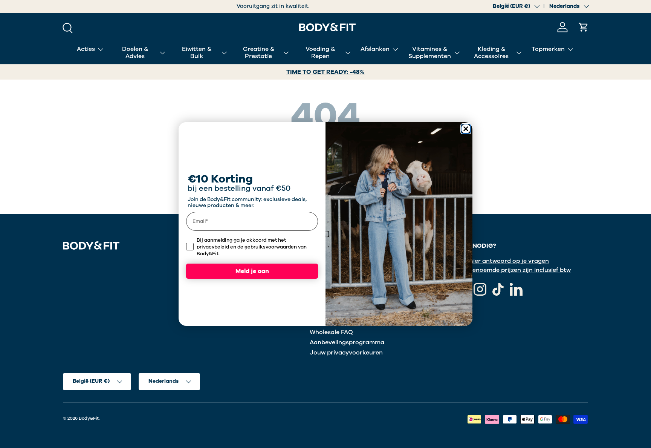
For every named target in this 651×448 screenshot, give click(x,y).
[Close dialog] (466, 128)
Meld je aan (252, 271)
